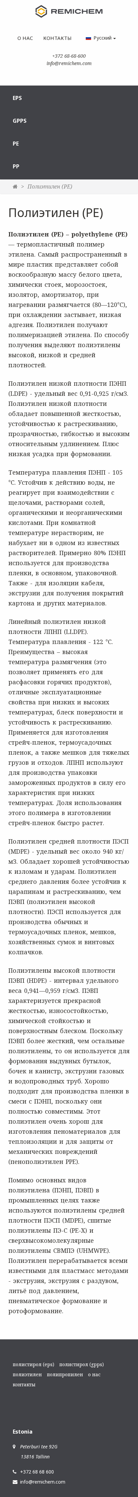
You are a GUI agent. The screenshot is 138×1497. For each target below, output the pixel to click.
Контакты (57, 38)
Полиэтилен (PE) (49, 186)
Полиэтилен (27, 1374)
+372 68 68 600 (37, 1471)
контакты (24, 1384)
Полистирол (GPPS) (81, 1364)
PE (16, 143)
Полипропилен (65, 1374)
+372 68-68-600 (69, 56)
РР (16, 166)
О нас (25, 38)
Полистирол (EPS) (33, 1364)
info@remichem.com (69, 63)
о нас (94, 1374)
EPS (17, 98)
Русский (102, 38)
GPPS (19, 120)
